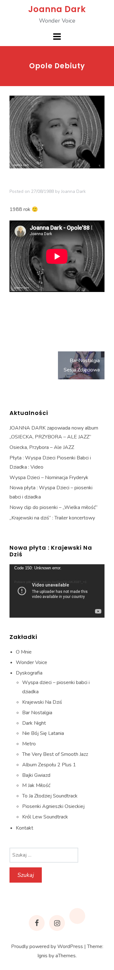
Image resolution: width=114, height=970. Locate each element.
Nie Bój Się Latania (43, 733)
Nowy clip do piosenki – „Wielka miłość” (54, 507)
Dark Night (34, 723)
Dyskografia (29, 672)
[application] (57, 591)
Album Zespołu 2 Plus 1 (49, 764)
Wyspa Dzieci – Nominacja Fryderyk (49, 477)
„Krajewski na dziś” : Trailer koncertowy (52, 517)
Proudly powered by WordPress (47, 946)
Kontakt (24, 827)
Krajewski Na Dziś (42, 702)
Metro (29, 743)
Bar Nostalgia (37, 712)
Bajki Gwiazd (36, 775)
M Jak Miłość (36, 785)
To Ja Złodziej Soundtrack (50, 795)
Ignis (42, 955)
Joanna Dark (57, 9)
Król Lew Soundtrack (45, 816)
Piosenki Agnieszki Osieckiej (53, 806)
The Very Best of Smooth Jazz (55, 754)
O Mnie (24, 651)
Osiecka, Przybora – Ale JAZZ (42, 447)
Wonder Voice (31, 662)
